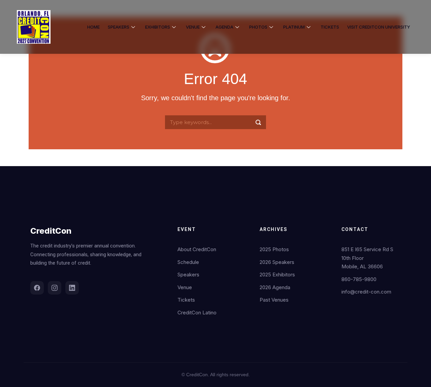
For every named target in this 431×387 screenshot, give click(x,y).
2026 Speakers (277, 262)
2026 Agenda (275, 287)
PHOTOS (258, 27)
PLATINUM (294, 27)
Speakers (188, 274)
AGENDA (224, 27)
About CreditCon (196, 249)
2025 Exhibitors (277, 274)
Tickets (186, 300)
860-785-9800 (358, 279)
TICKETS (330, 27)
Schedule (188, 262)
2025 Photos (274, 249)
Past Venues (274, 300)
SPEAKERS (118, 27)
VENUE (193, 27)
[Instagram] (54, 288)
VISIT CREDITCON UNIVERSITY (378, 27)
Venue (184, 287)
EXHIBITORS (157, 27)
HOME (93, 27)
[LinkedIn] (72, 288)
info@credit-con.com (366, 291)
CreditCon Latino (197, 312)
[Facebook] (37, 288)
